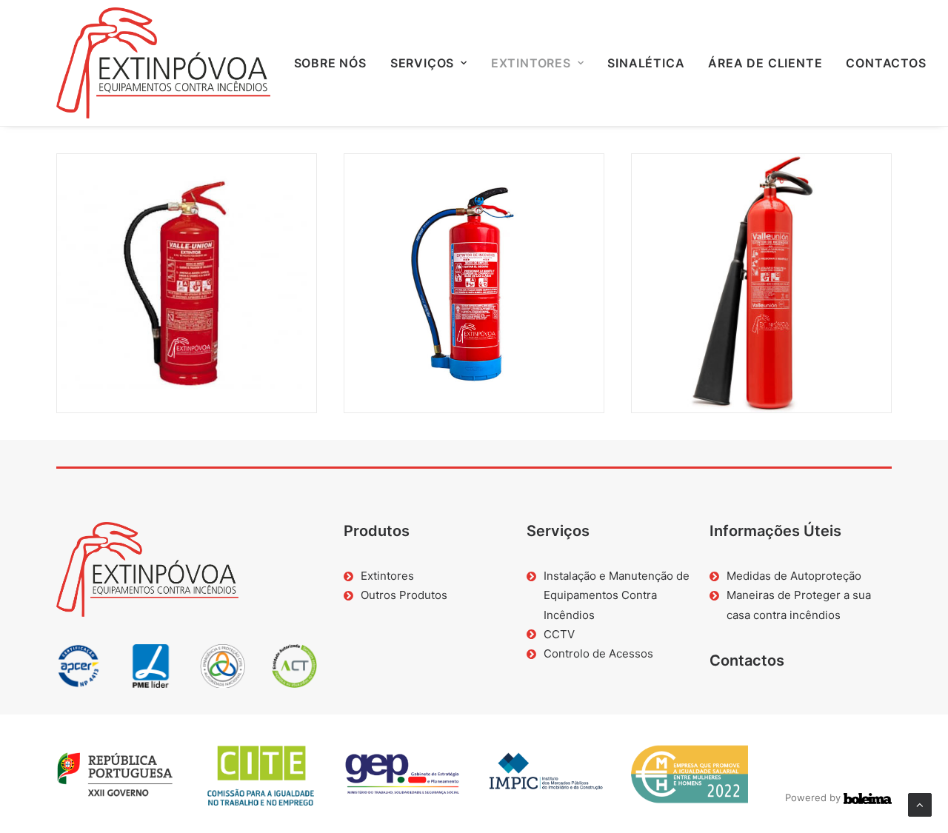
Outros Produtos (404, 595)
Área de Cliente (765, 63)
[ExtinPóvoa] (163, 62)
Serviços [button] (422, 63)
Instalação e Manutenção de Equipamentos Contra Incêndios (617, 595)
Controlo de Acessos (598, 653)
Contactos (886, 63)
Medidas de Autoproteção (794, 576)
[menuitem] (330, 63)
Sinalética (645, 63)
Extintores (531, 63)
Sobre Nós (330, 63)
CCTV (559, 634)
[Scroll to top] (920, 804)
